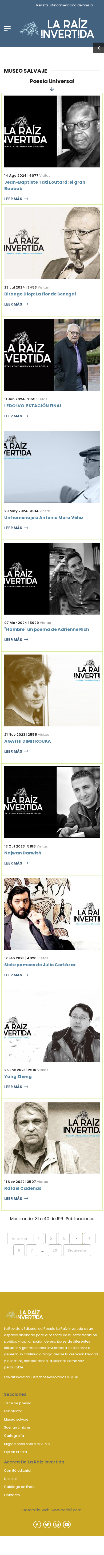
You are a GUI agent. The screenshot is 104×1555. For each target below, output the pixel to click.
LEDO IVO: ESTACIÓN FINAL (33, 406)
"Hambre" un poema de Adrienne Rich (46, 629)
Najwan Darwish (22, 853)
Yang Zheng (18, 1076)
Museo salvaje (16, 1419)
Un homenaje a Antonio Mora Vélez (43, 518)
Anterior (20, 1238)
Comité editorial (17, 1470)
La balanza (13, 1411)
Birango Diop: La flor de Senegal (40, 294)
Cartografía (14, 1435)
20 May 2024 (16, 510)
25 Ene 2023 (15, 1069)
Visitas (39, 175)
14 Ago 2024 (15, 175)
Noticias (10, 1478)
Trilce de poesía (17, 1403)
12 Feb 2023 (14, 958)
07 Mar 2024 (15, 622)
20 (55, 1250)
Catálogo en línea (19, 1486)
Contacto (12, 1495)
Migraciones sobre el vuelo (27, 1443)
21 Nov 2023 (14, 734)
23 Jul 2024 (14, 287)
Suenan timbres (17, 1427)
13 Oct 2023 (14, 846)
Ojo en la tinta (15, 1451)
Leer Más (13, 199)
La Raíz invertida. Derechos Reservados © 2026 (41, 1377)
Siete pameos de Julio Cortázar (40, 965)
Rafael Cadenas (22, 1188)
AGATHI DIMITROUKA (27, 741)
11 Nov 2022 (14, 1181)
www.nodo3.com (66, 1510)
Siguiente (77, 1250)
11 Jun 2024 (14, 399)
